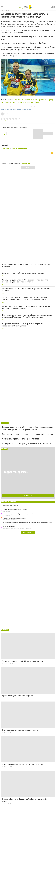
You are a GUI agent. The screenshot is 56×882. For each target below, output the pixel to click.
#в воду (14, 109)
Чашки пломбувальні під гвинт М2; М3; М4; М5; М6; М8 (22, 764)
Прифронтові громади (15, 472)
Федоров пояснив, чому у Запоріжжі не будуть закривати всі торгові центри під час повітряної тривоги (27, 428)
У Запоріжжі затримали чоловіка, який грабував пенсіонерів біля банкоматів (26, 290)
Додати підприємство (28, 532)
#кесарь (19, 109)
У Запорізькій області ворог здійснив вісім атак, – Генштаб (26, 443)
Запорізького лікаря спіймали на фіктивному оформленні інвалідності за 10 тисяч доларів (23, 325)
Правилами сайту (26, 163)
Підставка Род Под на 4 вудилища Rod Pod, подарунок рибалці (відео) (25, 800)
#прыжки (9, 109)
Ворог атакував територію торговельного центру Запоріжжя (27, 434)
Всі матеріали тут (28, 495)
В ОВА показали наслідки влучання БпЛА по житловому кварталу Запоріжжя (26, 265)
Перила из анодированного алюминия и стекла (20, 730)
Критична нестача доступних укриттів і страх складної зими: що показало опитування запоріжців (26, 307)
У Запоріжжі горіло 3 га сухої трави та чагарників (22, 439)
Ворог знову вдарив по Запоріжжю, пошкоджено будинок (23, 273)
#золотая (24, 109)
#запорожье (3, 109)
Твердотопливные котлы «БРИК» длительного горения (22, 661)
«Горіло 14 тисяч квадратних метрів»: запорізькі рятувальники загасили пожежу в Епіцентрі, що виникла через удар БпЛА (25, 298)
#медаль (29, 109)
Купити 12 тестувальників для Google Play (17, 696)
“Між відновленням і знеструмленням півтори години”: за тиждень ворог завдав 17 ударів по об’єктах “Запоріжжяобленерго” (27, 316)
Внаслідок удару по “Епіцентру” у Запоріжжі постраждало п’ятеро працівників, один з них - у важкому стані (26, 281)
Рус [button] (51, 7)
